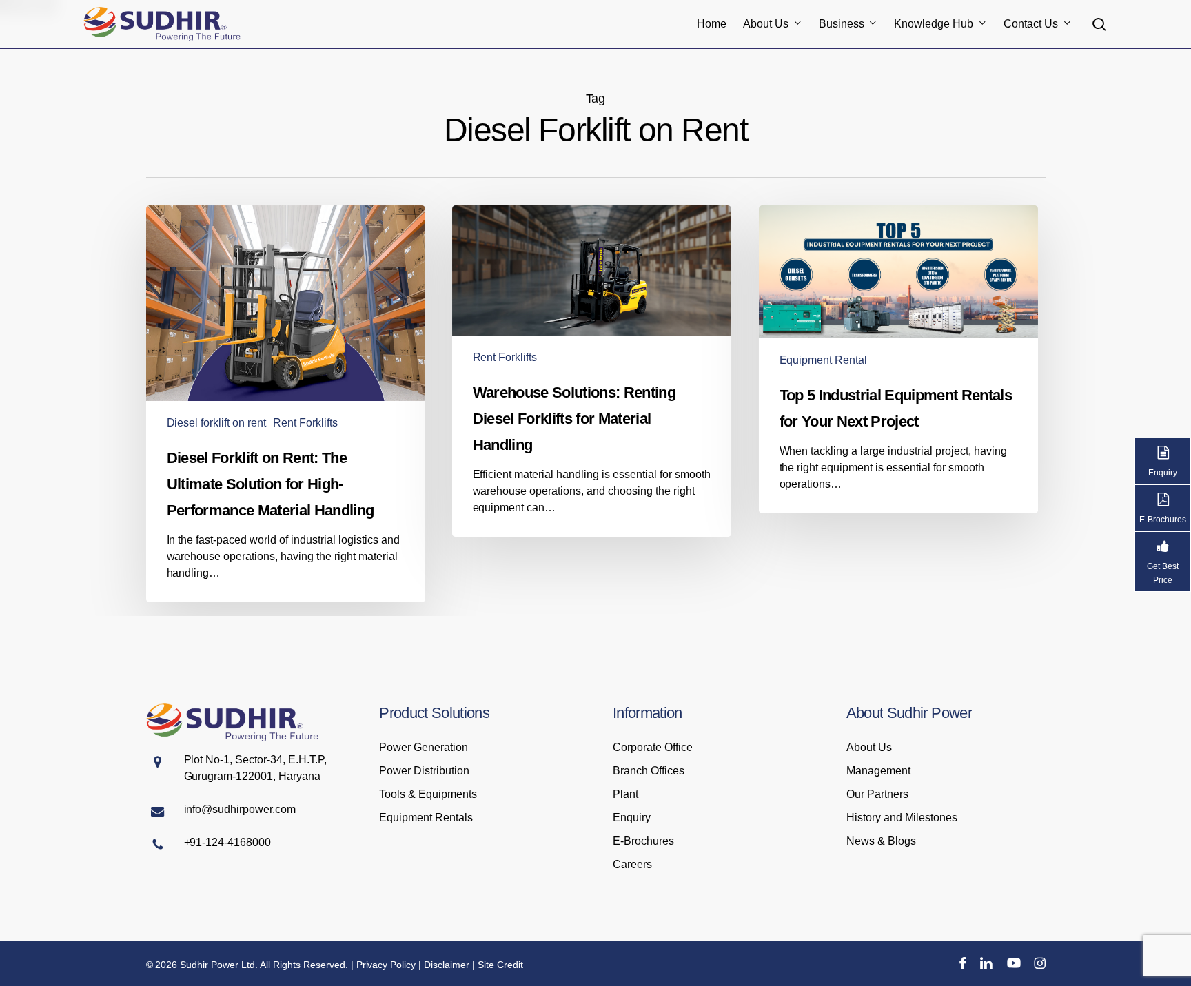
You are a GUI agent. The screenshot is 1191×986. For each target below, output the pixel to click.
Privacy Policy (386, 964)
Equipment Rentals (426, 817)
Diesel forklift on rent (217, 423)
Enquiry (632, 817)
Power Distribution (424, 771)
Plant (625, 794)
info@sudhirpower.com (240, 809)
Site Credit (500, 964)
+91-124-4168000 (228, 842)
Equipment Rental (824, 360)
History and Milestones (902, 817)
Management (878, 771)
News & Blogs (881, 841)
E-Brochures (643, 841)
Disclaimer (446, 964)
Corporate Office (653, 747)
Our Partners (877, 794)
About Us (869, 747)
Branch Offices (648, 771)
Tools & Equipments (428, 794)
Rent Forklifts (305, 423)
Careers (632, 864)
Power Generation (423, 747)
